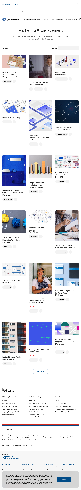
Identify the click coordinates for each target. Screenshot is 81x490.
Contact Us (5, 466)
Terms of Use (65, 468)
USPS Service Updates (28, 469)
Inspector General (46, 469)
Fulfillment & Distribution (9, 406)
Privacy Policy (44, 483)
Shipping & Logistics (45, 4)
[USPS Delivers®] (10, 4)
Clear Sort (54, 48)
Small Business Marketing (36, 414)
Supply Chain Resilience (9, 409)
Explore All (5, 401)
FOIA (63, 469)
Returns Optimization (8, 403)
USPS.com (30, 445)
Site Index (4, 468)
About (4, 430)
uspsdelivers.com (27, 483)
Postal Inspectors (46, 468)
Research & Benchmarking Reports (65, 409)
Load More (40, 371)
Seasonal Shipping (8, 414)
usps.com (47, 482)
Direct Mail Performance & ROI (38, 403)
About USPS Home (27, 466)
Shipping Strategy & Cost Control (12, 412)
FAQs (3, 469)
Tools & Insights (71, 4)
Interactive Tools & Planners (63, 406)
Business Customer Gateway (49, 466)
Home (10, 11)
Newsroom (25, 468)
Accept (64, 479)
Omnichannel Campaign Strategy (38, 406)
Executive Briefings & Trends (63, 412)
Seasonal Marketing (34, 417)
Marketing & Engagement (58, 4)
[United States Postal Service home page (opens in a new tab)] (21, 456)
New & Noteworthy (60, 403)
